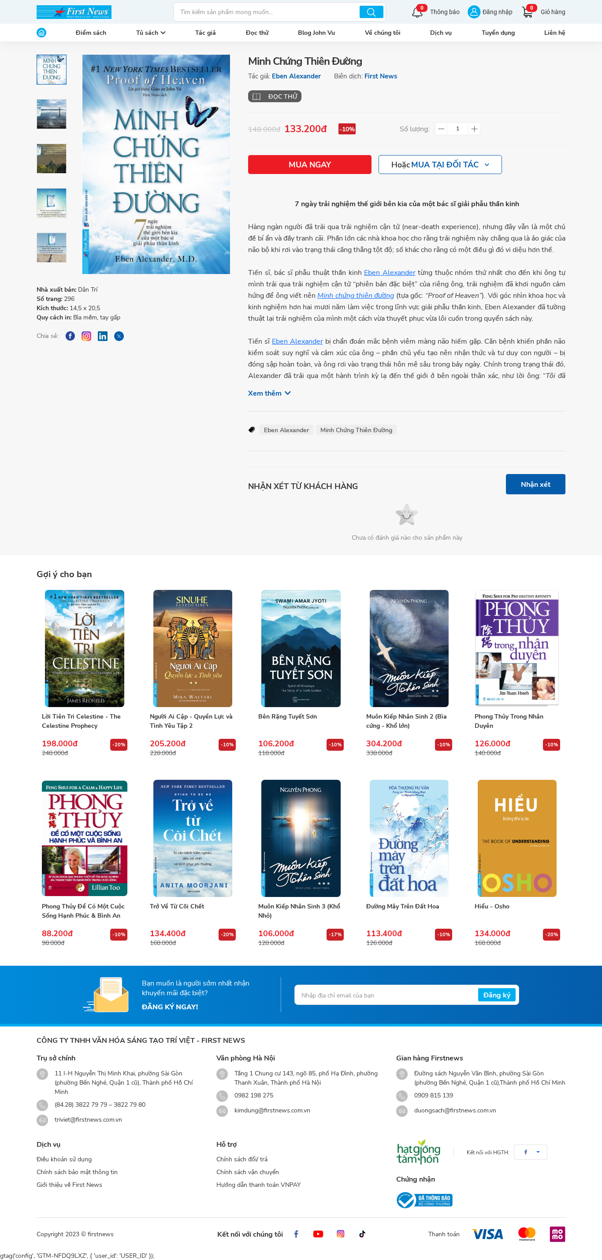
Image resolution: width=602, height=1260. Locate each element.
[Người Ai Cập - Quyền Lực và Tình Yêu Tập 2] (192, 648)
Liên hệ (554, 32)
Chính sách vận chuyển (247, 1171)
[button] (530, 1152)
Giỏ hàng (547, 10)
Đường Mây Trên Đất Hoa (402, 906)
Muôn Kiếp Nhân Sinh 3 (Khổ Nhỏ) (299, 910)
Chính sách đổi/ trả (242, 1159)
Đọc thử (257, 32)
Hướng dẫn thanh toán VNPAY (258, 1184)
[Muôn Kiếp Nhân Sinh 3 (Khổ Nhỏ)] (301, 838)
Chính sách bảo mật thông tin (77, 1171)
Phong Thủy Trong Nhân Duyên (509, 721)
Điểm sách (91, 32)
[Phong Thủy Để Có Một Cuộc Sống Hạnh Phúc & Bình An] (84, 838)
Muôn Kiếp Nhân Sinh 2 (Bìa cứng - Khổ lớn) (406, 721)
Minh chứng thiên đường (355, 295)
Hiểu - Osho (492, 906)
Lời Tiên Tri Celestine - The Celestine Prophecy (81, 721)
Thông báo (440, 10)
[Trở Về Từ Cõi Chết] (192, 838)
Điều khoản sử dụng (64, 1159)
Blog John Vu (316, 32)
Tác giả (205, 32)
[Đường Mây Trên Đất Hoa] (409, 838)
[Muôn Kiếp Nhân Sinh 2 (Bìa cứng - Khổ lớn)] (409, 648)
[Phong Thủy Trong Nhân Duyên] (517, 648)
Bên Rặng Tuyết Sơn (287, 716)
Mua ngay (310, 164)
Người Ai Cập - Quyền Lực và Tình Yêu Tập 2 (191, 721)
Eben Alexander (296, 75)
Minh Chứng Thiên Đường (356, 430)
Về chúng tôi (383, 32)
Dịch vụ (441, 32)
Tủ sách (147, 32)
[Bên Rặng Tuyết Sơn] (301, 648)
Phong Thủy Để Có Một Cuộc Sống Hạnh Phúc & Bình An (83, 910)
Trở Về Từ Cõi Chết (177, 906)
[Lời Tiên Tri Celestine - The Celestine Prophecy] (84, 648)
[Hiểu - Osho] (517, 838)
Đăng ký (496, 994)
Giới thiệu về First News (69, 1184)
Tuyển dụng (498, 32)
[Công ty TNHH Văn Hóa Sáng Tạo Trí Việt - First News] (74, 12)
